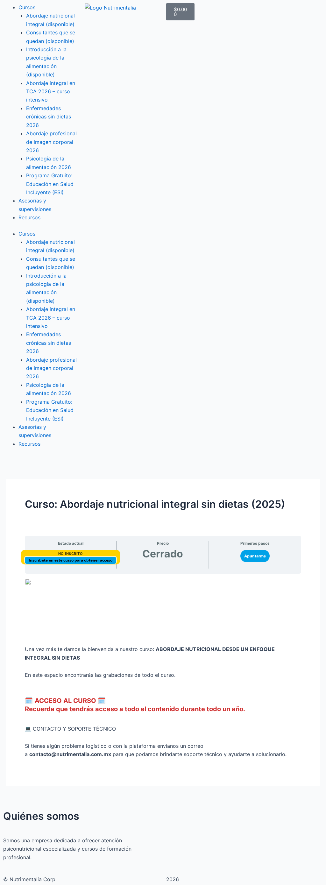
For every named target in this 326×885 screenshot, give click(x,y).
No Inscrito (70, 553)
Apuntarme (255, 556)
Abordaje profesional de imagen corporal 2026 (51, 141)
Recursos (29, 217)
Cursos (26, 7)
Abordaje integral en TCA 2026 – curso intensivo (50, 91)
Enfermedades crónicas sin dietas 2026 (48, 116)
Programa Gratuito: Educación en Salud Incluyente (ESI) (50, 183)
